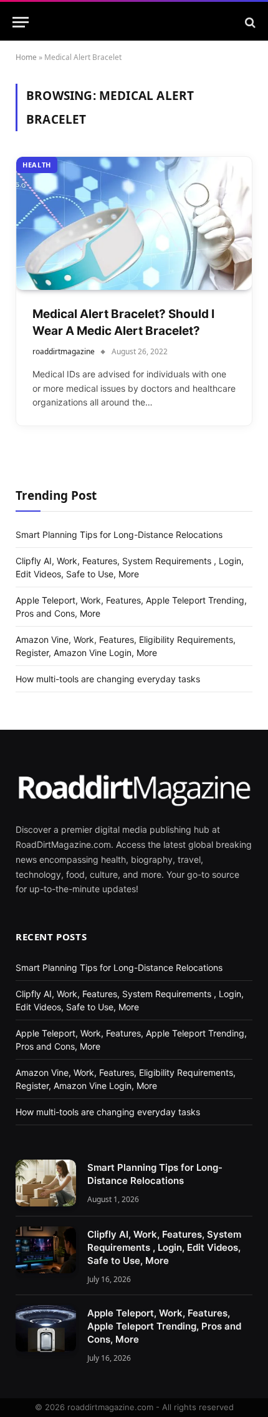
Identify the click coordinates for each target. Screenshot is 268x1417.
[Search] (249, 22)
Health (36, 164)
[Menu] (20, 22)
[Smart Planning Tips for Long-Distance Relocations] (46, 1183)
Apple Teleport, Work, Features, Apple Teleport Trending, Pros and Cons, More (164, 1326)
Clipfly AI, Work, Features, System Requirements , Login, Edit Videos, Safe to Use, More (164, 1247)
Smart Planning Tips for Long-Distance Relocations (119, 534)
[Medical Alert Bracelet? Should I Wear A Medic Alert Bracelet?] (134, 223)
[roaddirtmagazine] (134, 22)
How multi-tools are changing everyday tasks (108, 679)
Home (26, 57)
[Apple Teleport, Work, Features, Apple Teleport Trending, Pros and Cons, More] (46, 1328)
